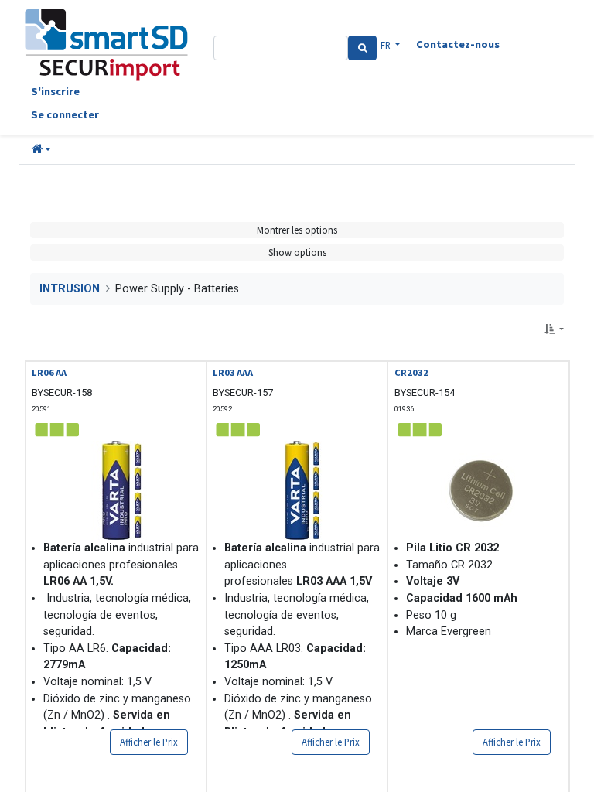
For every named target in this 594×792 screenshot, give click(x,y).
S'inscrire (55, 91)
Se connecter (65, 114)
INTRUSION (69, 288)
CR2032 (411, 372)
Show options (297, 252)
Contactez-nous (458, 44)
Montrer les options (297, 230)
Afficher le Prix (149, 742)
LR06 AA (49, 372)
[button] (41, 150)
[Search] (362, 48)
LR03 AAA (233, 372)
